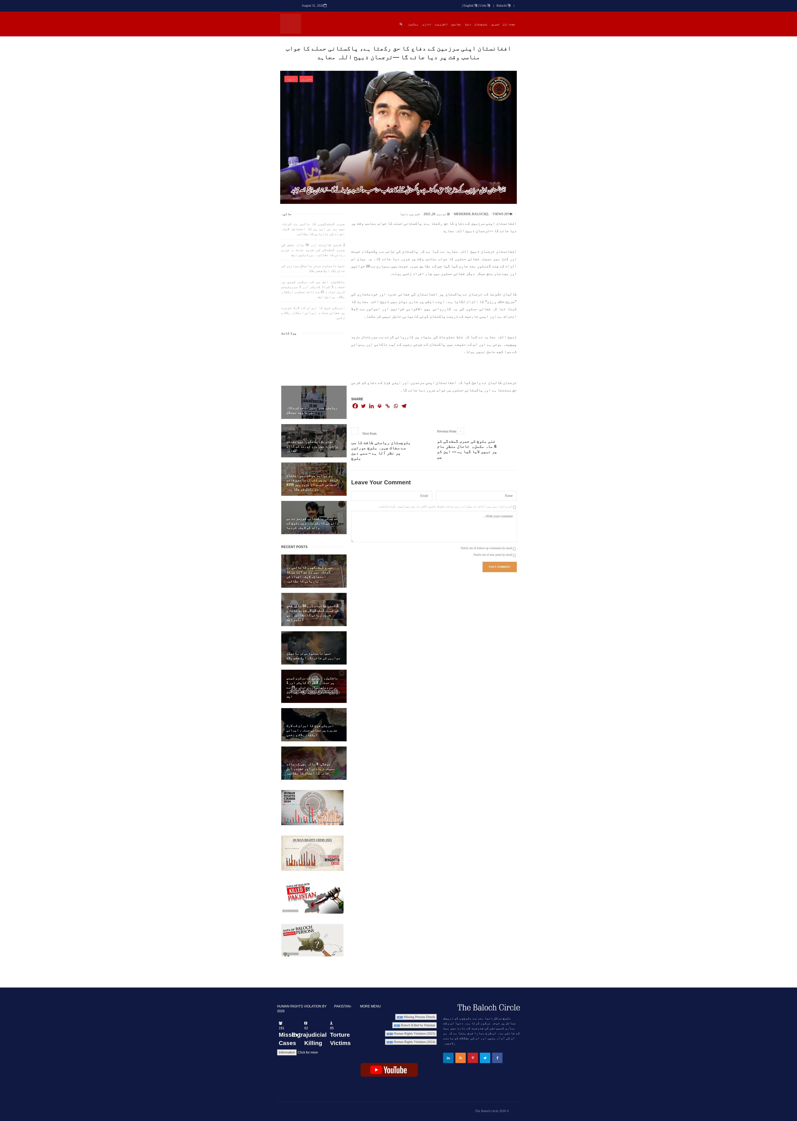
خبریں (306, 79)
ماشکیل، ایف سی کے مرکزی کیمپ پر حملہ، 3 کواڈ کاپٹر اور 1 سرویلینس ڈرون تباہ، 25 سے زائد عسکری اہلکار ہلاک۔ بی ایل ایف (313, 289)
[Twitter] (363, 406)
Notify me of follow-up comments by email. (486, 548)
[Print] (379, 406)
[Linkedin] (371, 406)
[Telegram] (403, 406)
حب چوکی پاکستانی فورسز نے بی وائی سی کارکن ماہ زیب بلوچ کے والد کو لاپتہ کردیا (312, 523)
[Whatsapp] (395, 406)
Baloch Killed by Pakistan (417, 1025)
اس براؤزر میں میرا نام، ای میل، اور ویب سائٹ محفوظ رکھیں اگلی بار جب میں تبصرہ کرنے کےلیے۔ (445, 506)
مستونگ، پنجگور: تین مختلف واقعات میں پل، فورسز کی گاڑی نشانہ (312, 446)
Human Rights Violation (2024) (414, 1042)
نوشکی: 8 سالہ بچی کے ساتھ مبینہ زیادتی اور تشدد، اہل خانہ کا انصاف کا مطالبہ (310, 768)
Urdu (483, 5)
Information (287, 1052)
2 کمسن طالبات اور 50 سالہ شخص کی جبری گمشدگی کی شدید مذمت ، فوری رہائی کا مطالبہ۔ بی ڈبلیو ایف (313, 250)
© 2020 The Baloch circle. (491, 1111)
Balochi (501, 5)
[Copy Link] (387, 406)
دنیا (291, 79)
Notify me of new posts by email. (492, 554)
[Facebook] (355, 406)
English (468, 5)
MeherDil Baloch (470, 214)
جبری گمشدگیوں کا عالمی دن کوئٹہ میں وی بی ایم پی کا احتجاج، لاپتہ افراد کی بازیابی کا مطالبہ (313, 229)
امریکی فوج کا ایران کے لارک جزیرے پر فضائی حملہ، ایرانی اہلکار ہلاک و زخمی (313, 312)
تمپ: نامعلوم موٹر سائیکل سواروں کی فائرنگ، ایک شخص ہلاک (313, 268)
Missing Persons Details (419, 1017)
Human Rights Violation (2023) (414, 1033)
